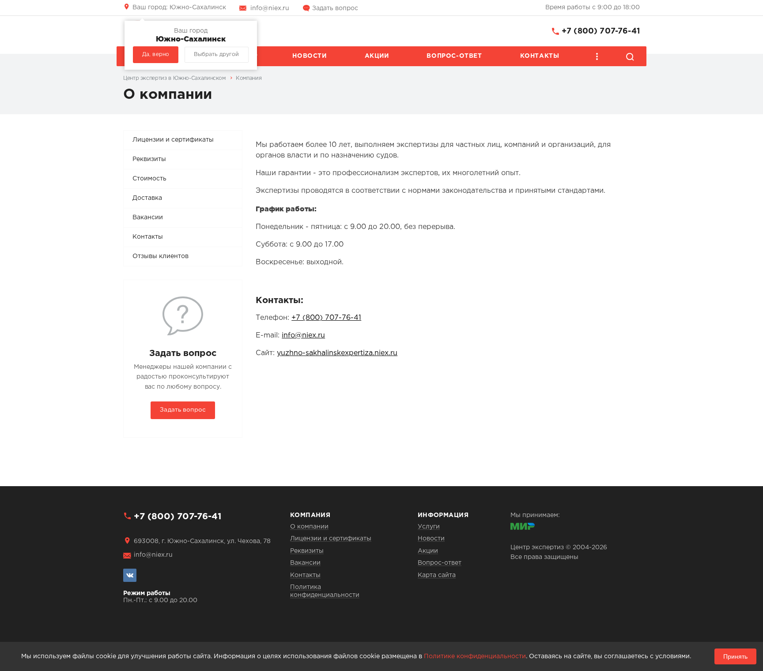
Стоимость (149, 178)
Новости (309, 56)
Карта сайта (437, 575)
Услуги (429, 526)
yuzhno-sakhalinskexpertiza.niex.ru (337, 353)
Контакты (539, 56)
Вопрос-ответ (454, 56)
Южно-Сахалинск (179, 7)
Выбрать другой (216, 54)
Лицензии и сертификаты (173, 139)
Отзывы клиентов (160, 256)
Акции (377, 56)
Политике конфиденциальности (475, 656)
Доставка (147, 198)
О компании (309, 526)
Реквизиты (149, 159)
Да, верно (155, 54)
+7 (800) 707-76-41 (601, 31)
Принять (735, 656)
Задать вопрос (335, 8)
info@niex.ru (269, 8)
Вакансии (147, 217)
